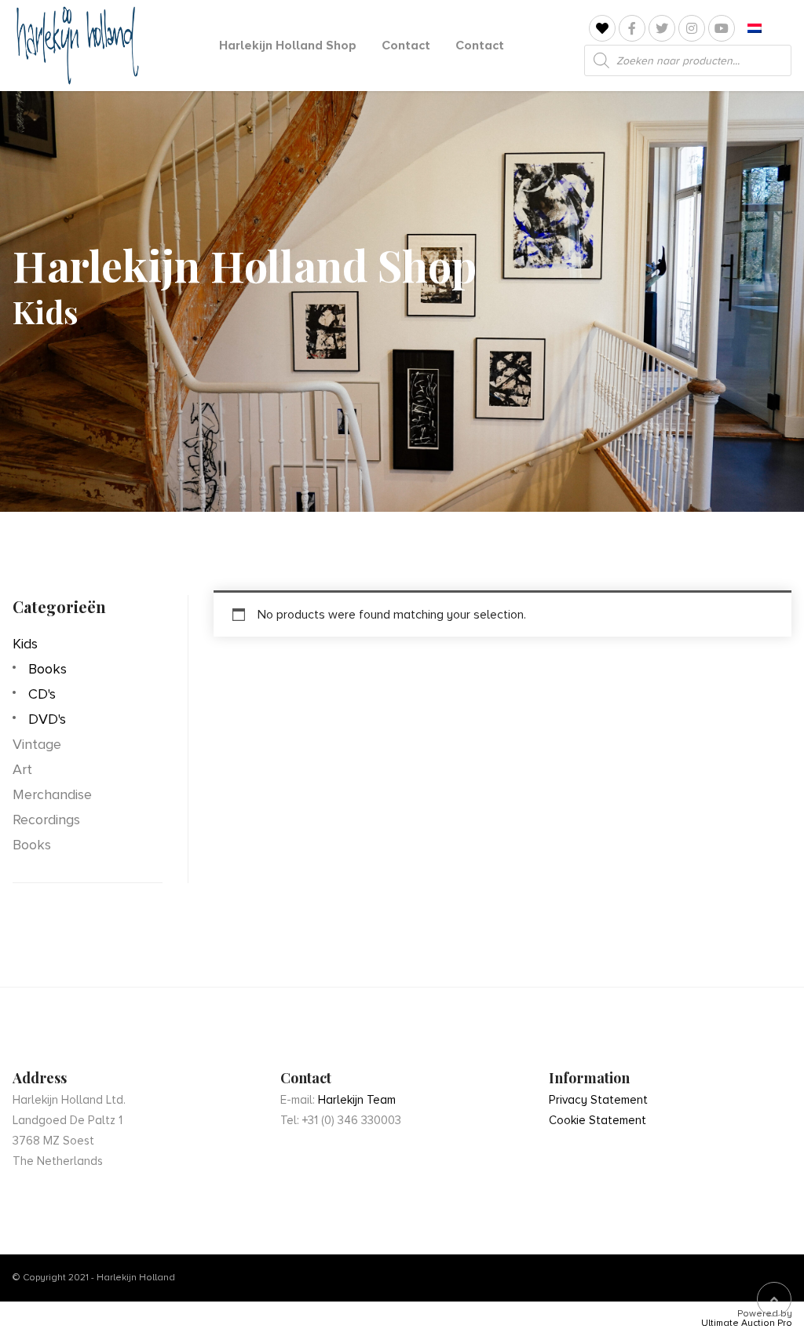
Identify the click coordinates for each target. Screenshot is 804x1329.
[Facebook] (632, 28)
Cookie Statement (597, 1120)
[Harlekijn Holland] (76, 45)
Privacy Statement (598, 1100)
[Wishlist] (602, 28)
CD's (42, 694)
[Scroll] (774, 1299)
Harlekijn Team (357, 1100)
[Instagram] (691, 28)
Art (22, 769)
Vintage (37, 744)
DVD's (47, 719)
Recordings (46, 819)
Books (47, 668)
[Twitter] (662, 28)
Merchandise (52, 794)
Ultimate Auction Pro (746, 1323)
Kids (25, 643)
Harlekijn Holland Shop (287, 45)
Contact (406, 45)
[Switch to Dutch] (754, 28)
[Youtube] (721, 28)
